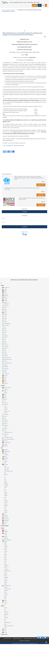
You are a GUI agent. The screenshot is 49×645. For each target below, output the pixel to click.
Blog (34, 2)
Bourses (20, 2)
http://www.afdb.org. (7, 103)
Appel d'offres (41, 184)
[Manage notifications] (46, 642)
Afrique (13, 9)
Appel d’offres (30, 2)
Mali (16, 9)
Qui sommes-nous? (7, 641)
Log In (39, 5)
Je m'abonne (24, 211)
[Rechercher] (43, 5)
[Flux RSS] (46, 5)
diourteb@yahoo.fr (9, 145)
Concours (25, 2)
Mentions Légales (42, 641)
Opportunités (15, 2)
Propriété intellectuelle (17, 641)
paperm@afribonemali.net (19, 145)
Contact (37, 2)
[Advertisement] (24, 21)
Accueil (11, 2)
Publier (34, 5)
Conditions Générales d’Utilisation (30, 641)
